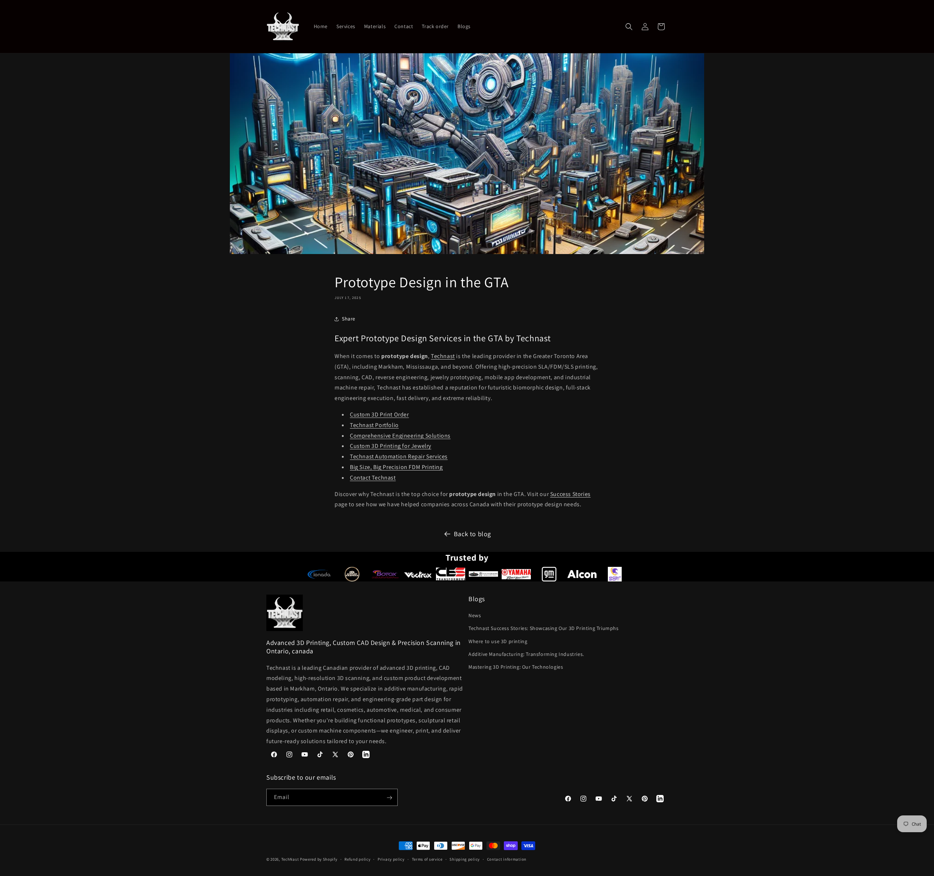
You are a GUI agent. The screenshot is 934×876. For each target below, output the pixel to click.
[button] (629, 27)
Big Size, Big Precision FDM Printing (396, 467)
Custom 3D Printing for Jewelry (390, 446)
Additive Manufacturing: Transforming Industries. (526, 654)
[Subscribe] (389, 797)
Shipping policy (464, 858)
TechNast (290, 859)
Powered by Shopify (318, 859)
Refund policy (357, 858)
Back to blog (472, 534)
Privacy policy (391, 858)
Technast (443, 356)
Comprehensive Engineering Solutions (400, 435)
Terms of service (427, 858)
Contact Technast (373, 477)
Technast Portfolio (374, 425)
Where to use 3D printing (497, 641)
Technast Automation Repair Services (399, 456)
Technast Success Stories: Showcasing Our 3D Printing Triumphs (543, 628)
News (474, 615)
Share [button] (348, 318)
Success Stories (570, 494)
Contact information (506, 858)
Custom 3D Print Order (379, 414)
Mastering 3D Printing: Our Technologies (515, 667)
